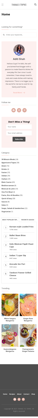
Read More (17, 92)
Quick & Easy (7, 198)
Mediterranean (8, 185)
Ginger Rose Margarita (28, 319)
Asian (4, 166)
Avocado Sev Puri (17, 264)
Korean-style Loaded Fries (21, 226)
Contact (26, 394)
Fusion (4, 172)
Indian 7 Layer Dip (17, 255)
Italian (4, 179)
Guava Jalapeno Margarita (10, 350)
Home (5, 394)
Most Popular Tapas (10, 220)
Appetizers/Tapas (9, 162)
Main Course (7, 182)
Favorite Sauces (27, 220)
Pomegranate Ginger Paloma (28, 350)
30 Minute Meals (8, 159)
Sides (4, 205)
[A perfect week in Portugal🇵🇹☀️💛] (12, 376)
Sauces (4, 202)
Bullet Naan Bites (17, 235)
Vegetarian (6, 211)
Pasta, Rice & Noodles (10, 195)
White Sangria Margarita (10, 319)
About (19, 394)
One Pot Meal (7, 192)
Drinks (4, 169)
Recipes (12, 394)
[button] (2, 4)
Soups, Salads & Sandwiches (13, 208)
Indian (4, 176)
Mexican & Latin (8, 189)
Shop (33, 394)
